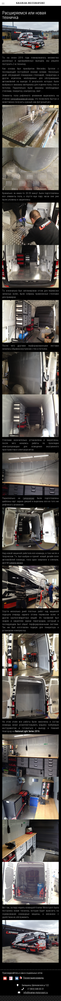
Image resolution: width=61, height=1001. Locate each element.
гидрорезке (28, 498)
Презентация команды (33, 977)
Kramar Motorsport (30, 3)
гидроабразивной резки (22, 98)
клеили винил (16, 562)
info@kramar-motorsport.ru (36, 992)
